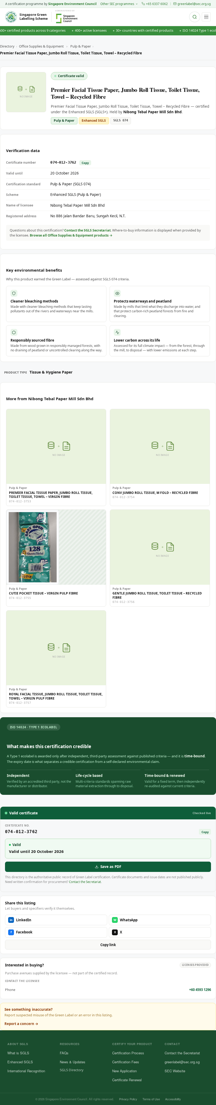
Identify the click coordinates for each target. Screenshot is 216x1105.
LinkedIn (20, 920)
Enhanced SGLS (20, 1061)
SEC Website (175, 1070)
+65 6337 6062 (157, 4)
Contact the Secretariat (85, 882)
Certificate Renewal (127, 1079)
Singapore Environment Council (72, 4)
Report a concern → (21, 1023)
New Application (124, 1070)
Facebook (21, 932)
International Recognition (26, 1070)
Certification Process (128, 1052)
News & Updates (72, 1061)
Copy (85, 163)
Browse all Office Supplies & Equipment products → (71, 235)
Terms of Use (151, 1099)
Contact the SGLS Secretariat (87, 230)
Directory (7, 46)
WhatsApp (126, 920)
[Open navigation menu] (206, 16)
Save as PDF (110, 866)
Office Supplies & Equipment (41, 46)
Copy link (108, 944)
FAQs (64, 1052)
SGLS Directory (72, 1070)
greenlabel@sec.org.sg (194, 4)
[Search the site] (194, 17)
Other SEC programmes (117, 4)
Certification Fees (125, 1061)
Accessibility (173, 1099)
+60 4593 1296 (200, 989)
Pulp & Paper (80, 46)
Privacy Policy (128, 1099)
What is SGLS (18, 1052)
